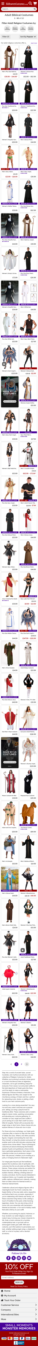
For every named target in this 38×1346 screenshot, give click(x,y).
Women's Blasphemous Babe (28, 893)
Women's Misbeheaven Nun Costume (28, 989)
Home (7, 1291)
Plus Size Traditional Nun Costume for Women (9, 106)
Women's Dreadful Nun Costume (9, 307)
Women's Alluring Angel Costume (28, 763)
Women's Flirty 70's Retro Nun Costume (28, 699)
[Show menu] (3, 4)
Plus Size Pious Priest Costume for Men (27, 273)
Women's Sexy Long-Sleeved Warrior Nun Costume (27, 1054)
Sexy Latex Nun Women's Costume (28, 599)
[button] (35, 3)
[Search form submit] (35, 9)
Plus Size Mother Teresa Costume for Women (9, 633)
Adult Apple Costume (8, 989)
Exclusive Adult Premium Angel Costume (28, 731)
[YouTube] (29, 1258)
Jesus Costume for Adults (9, 599)
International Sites (10, 1314)
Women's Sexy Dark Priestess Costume (8, 1054)
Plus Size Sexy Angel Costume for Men (8, 503)
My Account (10, 1295)
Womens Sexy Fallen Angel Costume (8, 567)
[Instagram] (24, 1258)
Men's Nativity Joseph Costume (27, 240)
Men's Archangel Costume (7, 861)
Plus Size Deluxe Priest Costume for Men (9, 535)
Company (6, 1310)
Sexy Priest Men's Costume (26, 435)
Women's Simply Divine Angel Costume (9, 273)
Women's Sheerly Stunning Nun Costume (27, 1022)
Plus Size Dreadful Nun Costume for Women (9, 240)
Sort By (26, 37)
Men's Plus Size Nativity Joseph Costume (9, 71)
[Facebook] (8, 1258)
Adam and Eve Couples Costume (9, 827)
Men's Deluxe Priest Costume (26, 139)
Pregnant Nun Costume (27, 795)
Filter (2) (5, 37)
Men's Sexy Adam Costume (7, 171)
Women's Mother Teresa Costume (9, 206)
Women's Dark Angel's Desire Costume (9, 371)
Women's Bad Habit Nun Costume (9, 468)
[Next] (27, 1064)
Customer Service (10, 1305)
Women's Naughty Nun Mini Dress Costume (9, 1022)
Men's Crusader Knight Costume (27, 468)
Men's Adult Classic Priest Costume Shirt (28, 503)
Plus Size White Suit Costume (8, 339)
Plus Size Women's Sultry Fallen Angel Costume (9, 957)
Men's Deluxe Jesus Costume (26, 535)
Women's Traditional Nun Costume (28, 106)
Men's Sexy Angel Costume (26, 171)
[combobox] (17, 9)
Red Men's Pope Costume (9, 731)
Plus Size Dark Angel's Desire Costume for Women (27, 633)
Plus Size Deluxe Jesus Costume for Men (9, 699)
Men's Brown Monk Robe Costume (9, 925)
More (3, 1319)
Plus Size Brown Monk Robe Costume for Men (27, 567)
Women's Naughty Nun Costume (9, 139)
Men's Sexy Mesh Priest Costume (27, 339)
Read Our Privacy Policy (19, 1286)
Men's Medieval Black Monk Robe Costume (27, 861)
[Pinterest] (19, 1258)
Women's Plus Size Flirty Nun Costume (28, 925)
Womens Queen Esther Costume (27, 403)
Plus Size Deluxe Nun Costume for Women (27, 206)
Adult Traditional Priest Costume (27, 957)
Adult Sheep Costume (27, 668)
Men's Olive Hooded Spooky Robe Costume (9, 668)
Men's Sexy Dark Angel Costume (9, 435)
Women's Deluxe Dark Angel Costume (27, 371)
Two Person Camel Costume (26, 827)
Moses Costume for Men (9, 795)
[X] (14, 1258)
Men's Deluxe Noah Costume (8, 893)
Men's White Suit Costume (26, 307)
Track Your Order (12, 1300)
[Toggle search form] (30, 3)
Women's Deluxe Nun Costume (27, 71)
